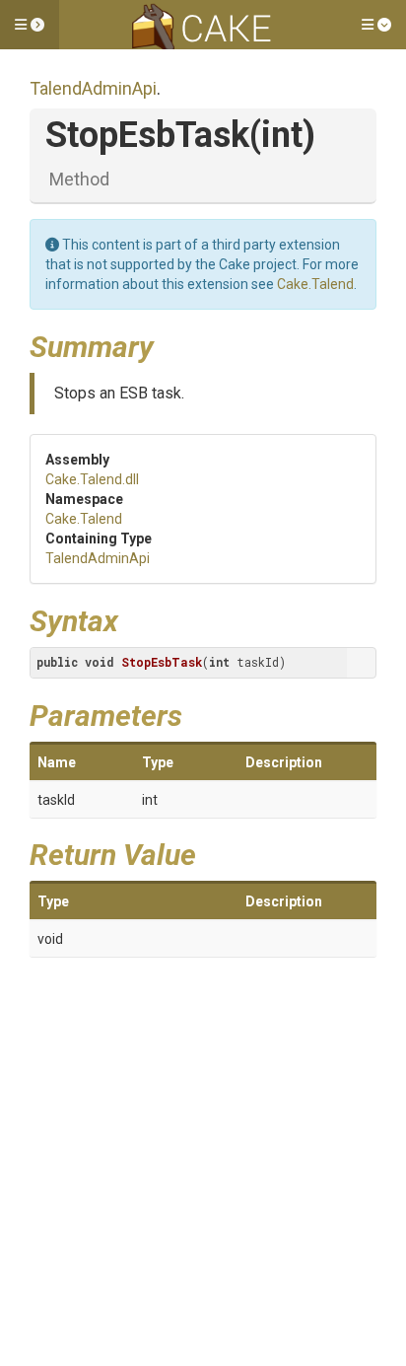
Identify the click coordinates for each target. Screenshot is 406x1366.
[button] (29, 24)
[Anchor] (168, 344)
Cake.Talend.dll (92, 479)
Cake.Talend (315, 284)
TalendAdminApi (93, 88)
